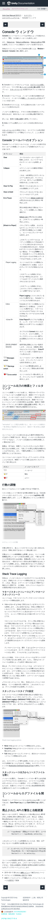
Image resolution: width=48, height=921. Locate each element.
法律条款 (4, 914)
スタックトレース (16, 89)
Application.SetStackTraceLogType (21, 766)
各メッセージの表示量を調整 (30, 87)
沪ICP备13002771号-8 (9, 918)
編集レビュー (25, 872)
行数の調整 (19, 119)
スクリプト (28, 15)
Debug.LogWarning (22, 42)
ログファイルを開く (37, 85)
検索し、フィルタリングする (31, 98)
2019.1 (11, 880)
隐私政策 (11, 914)
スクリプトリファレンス (20, 9)
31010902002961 (20, 912)
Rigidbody (9, 826)
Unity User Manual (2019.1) (11, 15)
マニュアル (6, 9)
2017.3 (24, 875)
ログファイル (31, 800)
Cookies (18, 914)
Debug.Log (10, 42)
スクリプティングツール (10, 18)
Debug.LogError (36, 42)
